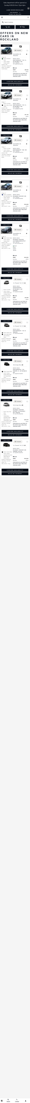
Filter (23, 27)
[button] (28, 8)
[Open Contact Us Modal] (28, 17)
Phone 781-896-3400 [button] (15, 14)
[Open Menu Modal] (2, 17)
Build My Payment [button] (15, 85)
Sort (9, 27)
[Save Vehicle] (27, 51)
